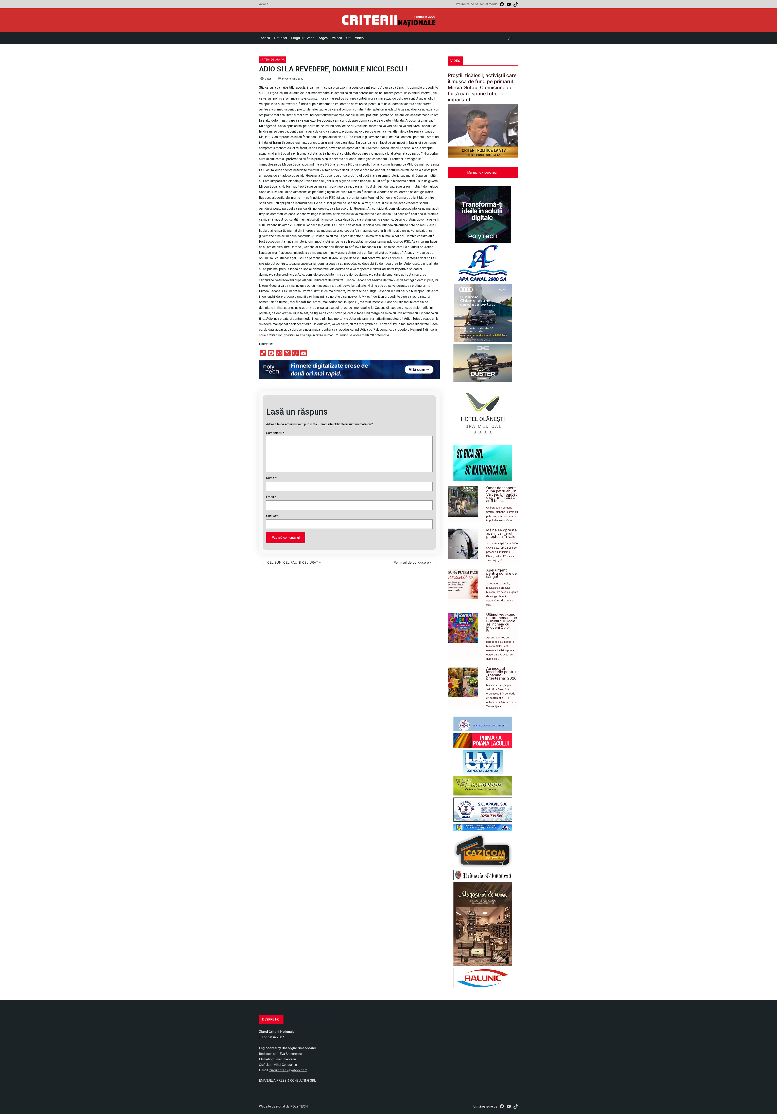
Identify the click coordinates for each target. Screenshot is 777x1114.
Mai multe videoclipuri (482, 172)
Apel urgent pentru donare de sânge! (501, 573)
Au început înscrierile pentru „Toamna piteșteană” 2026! (501, 673)
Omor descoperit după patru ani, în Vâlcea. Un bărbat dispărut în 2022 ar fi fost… (501, 494)
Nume (271, 478)
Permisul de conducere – (412, 562)
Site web (272, 516)
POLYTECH (299, 1106)
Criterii (268, 78)
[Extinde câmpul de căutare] (510, 38)
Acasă (263, 4)
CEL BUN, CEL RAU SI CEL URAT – (294, 562)
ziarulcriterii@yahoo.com (288, 1070)
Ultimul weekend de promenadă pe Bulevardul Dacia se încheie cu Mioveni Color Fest (501, 622)
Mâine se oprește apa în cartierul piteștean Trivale (501, 533)
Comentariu (275, 433)
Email (271, 497)
